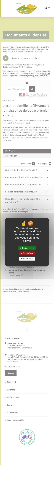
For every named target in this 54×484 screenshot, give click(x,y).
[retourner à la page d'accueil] (26, 8)
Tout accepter (27, 248)
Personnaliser (27, 259)
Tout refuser (28, 253)
